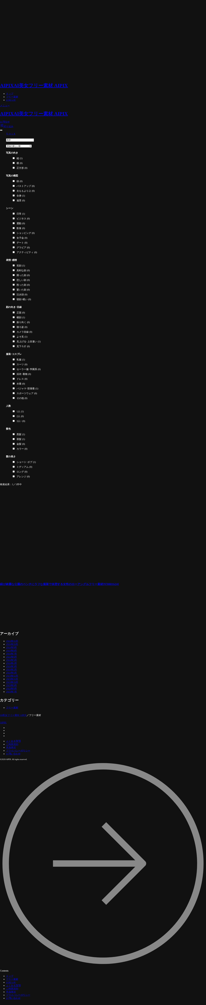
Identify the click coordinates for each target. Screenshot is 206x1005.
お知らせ (11, 100)
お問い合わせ (13, 753)
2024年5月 (11, 660)
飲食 (21, 228)
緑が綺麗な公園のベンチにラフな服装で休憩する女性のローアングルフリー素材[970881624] (59, 584)
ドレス (22, 379)
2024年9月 (11, 647)
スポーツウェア (27, 393)
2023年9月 (11, 685)
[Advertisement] (65, 610)
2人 (20, 416)
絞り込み (6, 126)
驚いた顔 (23, 289)
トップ (9, 93)
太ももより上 (26, 191)
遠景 (21, 200)
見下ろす (23, 346)
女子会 (22, 238)
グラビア (23, 247)
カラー (22, 449)
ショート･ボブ (26, 462)
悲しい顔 (23, 280)
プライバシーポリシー (18, 750)
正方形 (22, 168)
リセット (11, 133)
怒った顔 (23, 285)
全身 (21, 195)
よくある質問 (13, 741)
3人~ (21, 421)
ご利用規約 (12, 744)
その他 (22, 398)
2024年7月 (11, 653)
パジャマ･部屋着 (27, 388)
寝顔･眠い (24, 299)
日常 (21, 213)
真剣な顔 (23, 270)
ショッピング (26, 233)
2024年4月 (11, 663)
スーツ (22, 364)
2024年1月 (11, 672)
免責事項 (11, 747)
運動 (21, 223)
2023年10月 (12, 682)
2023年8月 (11, 688)
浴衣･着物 (24, 374)
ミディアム (24, 467)
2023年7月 (11, 691)
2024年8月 (11, 650)
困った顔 (23, 275)
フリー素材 (12, 97)
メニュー (5, 105)
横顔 (21, 317)
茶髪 (21, 439)
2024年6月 (11, 657)
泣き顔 (22, 294)
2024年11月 (12, 641)
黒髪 (21, 434)
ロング (22, 471)
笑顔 (21, 265)
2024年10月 (12, 644)
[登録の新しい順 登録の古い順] (19, 146)
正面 (21, 312)
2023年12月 (12, 676)
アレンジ (23, 476)
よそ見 (22, 336)
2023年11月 (12, 679)
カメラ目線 (24, 332)
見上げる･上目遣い (29, 341)
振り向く (23, 322)
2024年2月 (11, 669)
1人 (20, 411)
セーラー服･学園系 (29, 369)
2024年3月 (11, 666)
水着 (21, 383)
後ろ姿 (22, 327)
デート (22, 242)
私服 (21, 359)
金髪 (21, 444)
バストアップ (26, 186)
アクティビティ (27, 252)
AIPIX (3, 722)
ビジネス (23, 218)
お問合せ (5, 122)
